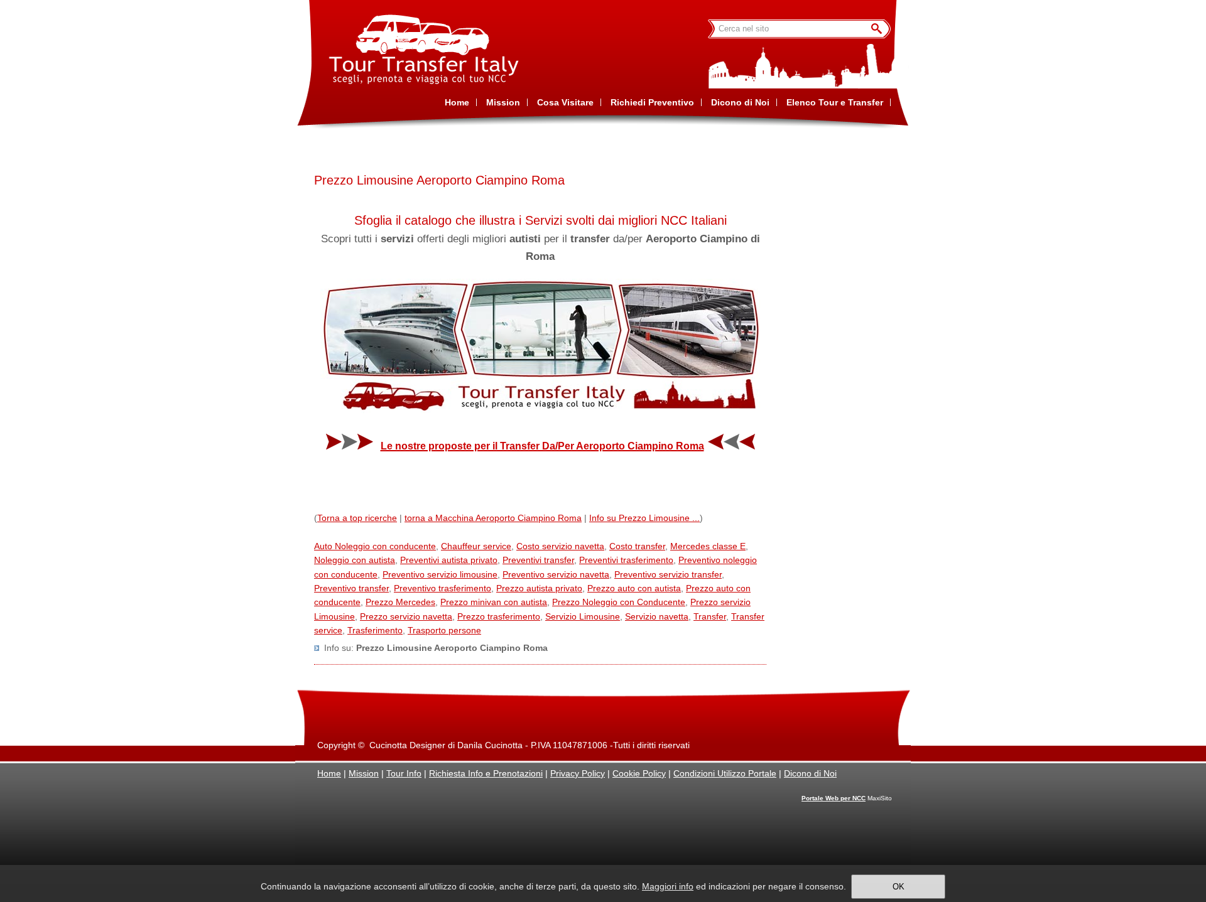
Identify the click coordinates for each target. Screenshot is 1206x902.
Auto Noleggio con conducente (375, 546)
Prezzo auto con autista (634, 588)
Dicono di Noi (810, 773)
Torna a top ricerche (357, 518)
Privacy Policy (577, 773)
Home (329, 773)
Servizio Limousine (582, 616)
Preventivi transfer (538, 560)
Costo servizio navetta (560, 546)
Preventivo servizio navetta (556, 574)
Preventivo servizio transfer (668, 574)
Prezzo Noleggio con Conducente (618, 602)
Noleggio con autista (354, 560)
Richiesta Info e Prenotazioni (486, 773)
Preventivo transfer (351, 588)
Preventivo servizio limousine (440, 574)
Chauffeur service (476, 546)
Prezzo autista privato (539, 588)
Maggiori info (667, 886)
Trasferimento (375, 630)
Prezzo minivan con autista (493, 602)
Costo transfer (637, 546)
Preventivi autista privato (448, 560)
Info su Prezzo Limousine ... (644, 518)
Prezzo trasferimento (498, 616)
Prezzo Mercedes (400, 602)
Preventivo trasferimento (442, 588)
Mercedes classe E (708, 546)
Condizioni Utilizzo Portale (724, 773)
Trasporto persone (444, 630)
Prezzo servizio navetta (406, 616)
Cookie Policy (639, 773)
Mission (364, 773)
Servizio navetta (656, 616)
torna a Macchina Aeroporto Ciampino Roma (493, 518)
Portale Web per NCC (833, 798)
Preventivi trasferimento (626, 560)
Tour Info (403, 773)
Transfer (709, 616)
